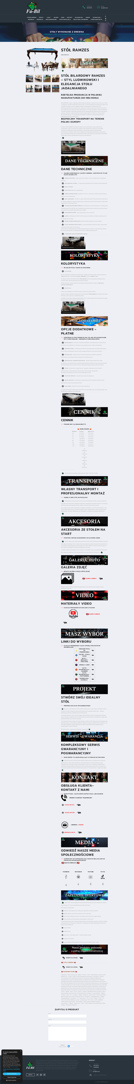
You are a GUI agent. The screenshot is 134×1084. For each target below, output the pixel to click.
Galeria (56, 17)
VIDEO (62, 17)
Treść (49, 1025)
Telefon (50, 1019)
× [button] (20, 1051)
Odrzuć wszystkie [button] (11, 1077)
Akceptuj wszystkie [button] (12, 1073)
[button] (12, 1070)
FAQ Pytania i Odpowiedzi (80, 19)
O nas (48, 17)
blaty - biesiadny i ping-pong (84, 660)
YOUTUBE (90, 872)
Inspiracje (31, 19)
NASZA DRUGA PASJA (65, 19)
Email (49, 1013)
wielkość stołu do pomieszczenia (84, 650)
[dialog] (11, 1066)
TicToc (102, 872)
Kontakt (69, 17)
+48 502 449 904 (70, 813)
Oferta (41, 17)
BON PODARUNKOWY (51, 19)
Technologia (96, 17)
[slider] (69, 1046)
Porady (88, 17)
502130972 (89, 7)
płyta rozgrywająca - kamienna (84, 669)
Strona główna (31, 17)
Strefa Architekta (96, 19)
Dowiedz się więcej (14, 1067)
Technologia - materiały (84, 679)
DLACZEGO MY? (79, 17)
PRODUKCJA (40, 19)
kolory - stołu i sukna (84, 655)
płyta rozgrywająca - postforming (84, 674)
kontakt (30, 1074)
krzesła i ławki (84, 665)
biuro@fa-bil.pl (104, 7)
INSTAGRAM (78, 872)
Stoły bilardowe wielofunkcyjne (67, 34)
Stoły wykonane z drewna (83, 34)
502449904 (96, 1067)
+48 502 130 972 (70, 805)
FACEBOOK (66, 872)
